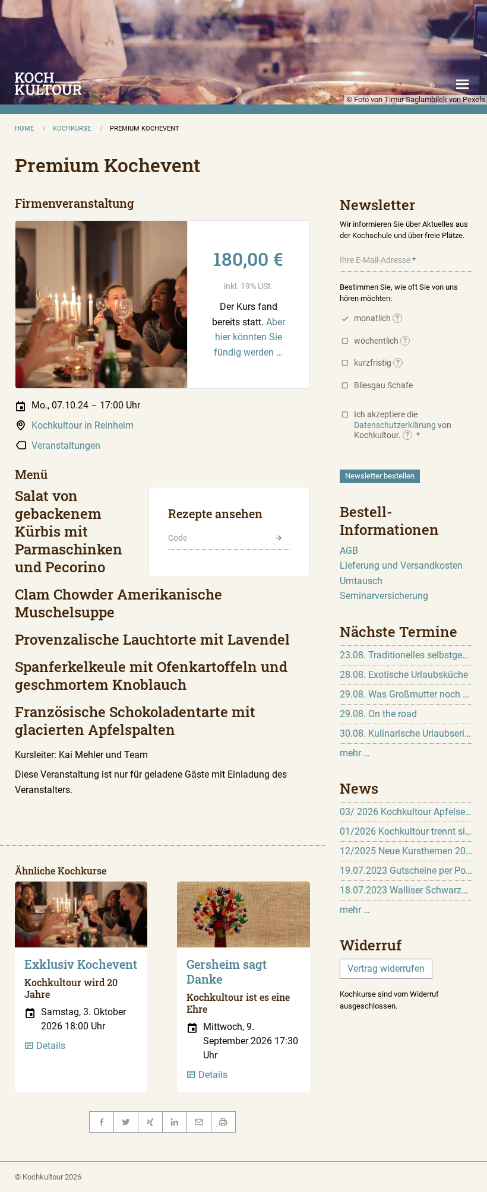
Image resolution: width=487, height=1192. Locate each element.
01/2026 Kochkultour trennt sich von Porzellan (406, 831)
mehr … (355, 753)
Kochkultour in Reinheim (82, 425)
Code (177, 538)
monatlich (377, 318)
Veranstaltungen (65, 445)
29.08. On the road (378, 713)
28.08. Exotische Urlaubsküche (404, 674)
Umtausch (361, 581)
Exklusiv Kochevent (80, 964)
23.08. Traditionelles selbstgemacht (406, 655)
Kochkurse (72, 128)
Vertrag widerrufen (386, 968)
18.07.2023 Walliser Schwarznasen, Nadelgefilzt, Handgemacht (406, 890)
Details (49, 1045)
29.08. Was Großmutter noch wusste (406, 694)
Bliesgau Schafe (383, 385)
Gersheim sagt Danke (226, 971)
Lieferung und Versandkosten (401, 565)
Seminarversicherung (384, 595)
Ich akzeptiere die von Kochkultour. (402, 425)
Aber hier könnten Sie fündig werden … (249, 337)
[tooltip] (397, 318)
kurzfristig (377, 362)
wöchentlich (380, 340)
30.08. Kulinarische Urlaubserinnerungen (406, 733)
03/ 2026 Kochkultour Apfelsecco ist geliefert (406, 811)
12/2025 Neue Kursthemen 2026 (406, 851)
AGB (349, 550)
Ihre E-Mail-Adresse (375, 260)
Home (24, 128)
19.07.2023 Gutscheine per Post (406, 870)
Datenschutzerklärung (395, 425)
